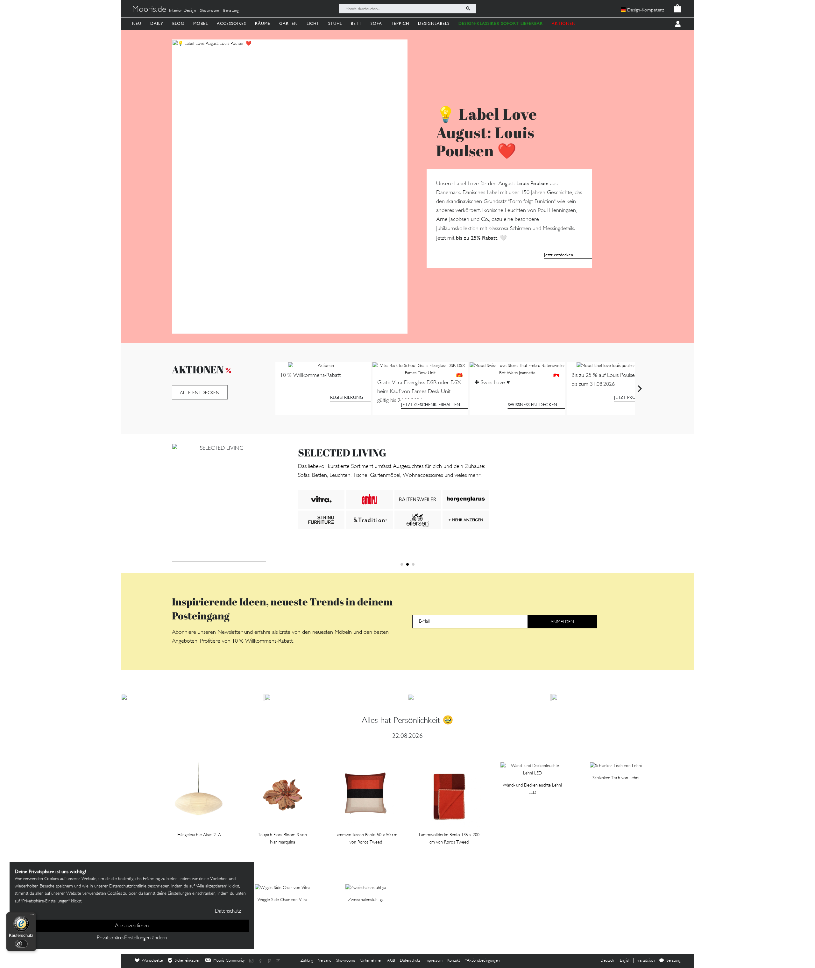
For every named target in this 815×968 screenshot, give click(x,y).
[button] (401, 564)
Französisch (645, 961)
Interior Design (182, 11)
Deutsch (607, 961)
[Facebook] (260, 961)
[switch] (21, 944)
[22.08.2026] (192, 698)
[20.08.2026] (336, 698)
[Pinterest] (269, 961)
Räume (262, 23)
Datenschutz (410, 961)
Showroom (209, 11)
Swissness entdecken (532, 404)
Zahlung (307, 961)
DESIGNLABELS (434, 23)
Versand (324, 961)
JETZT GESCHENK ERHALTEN (430, 404)
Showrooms (346, 961)
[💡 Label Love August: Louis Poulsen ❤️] (290, 186)
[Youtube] (278, 961)
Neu (136, 23)
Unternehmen (371, 961)
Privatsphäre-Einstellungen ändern (132, 938)
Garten (288, 23)
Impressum (434, 961)
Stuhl (335, 23)
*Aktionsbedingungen (482, 961)
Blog (178, 23)
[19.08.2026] (479, 698)
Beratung (231, 11)
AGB (391, 961)
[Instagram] (251, 961)
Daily (156, 23)
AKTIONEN (564, 23)
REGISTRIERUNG (346, 397)
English (625, 961)
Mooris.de (149, 10)
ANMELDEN (562, 622)
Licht (313, 23)
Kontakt (453, 961)
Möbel (200, 23)
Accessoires (231, 23)
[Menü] (32, 916)
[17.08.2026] (622, 698)
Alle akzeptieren (132, 926)
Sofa (376, 23)
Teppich (400, 23)
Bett (356, 23)
